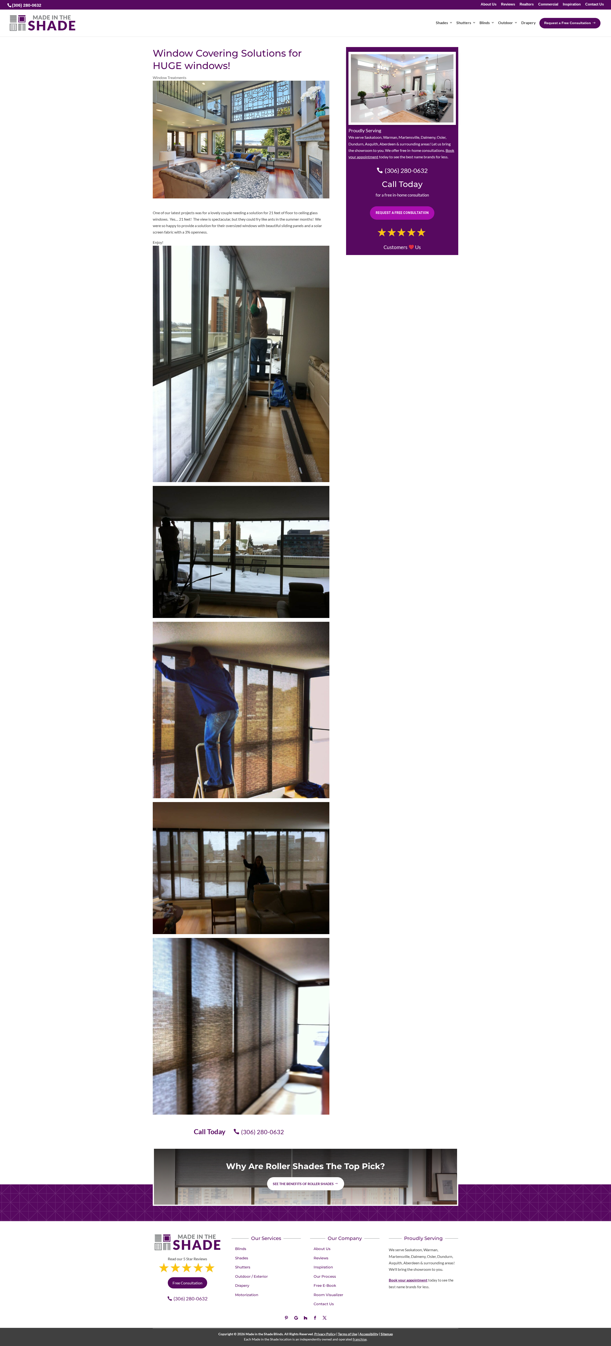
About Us (488, 4)
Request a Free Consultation (402, 213)
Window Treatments (169, 77)
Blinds (240, 1248)
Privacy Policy (325, 1334)
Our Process (325, 1276)
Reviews (508, 4)
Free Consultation (187, 1283)
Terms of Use (347, 1334)
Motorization (246, 1295)
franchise (360, 1339)
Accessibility (368, 1334)
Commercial (548, 4)
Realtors (527, 4)
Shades (241, 1258)
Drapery (242, 1285)
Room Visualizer (328, 1295)
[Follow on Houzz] (305, 1318)
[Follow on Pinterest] (286, 1318)
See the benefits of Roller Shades (303, 1184)
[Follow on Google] (296, 1318)
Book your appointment (408, 1280)
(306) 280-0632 (262, 1131)
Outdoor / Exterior (251, 1276)
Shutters (242, 1267)
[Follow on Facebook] (315, 1318)
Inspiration (572, 4)
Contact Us (594, 4)
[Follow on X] (324, 1318)
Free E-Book (325, 1285)
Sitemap (387, 1334)
